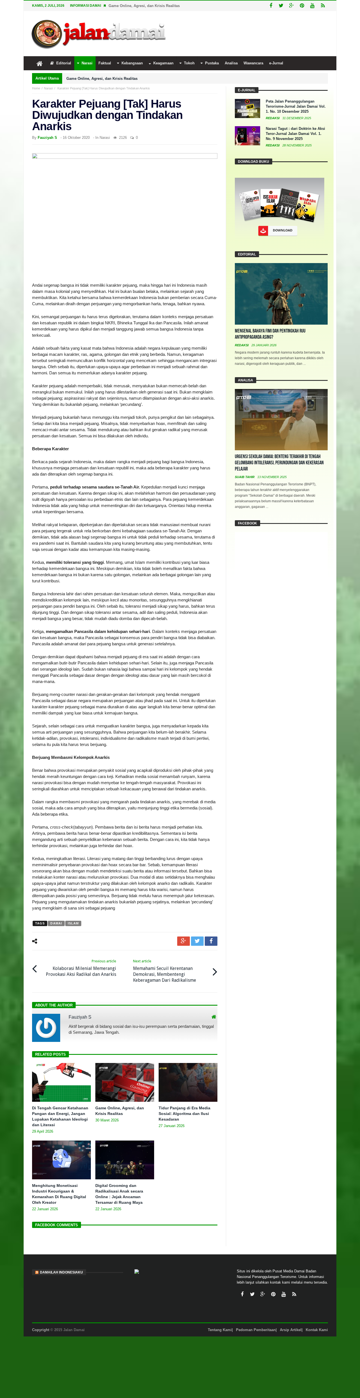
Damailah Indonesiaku (61, 1272)
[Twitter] (281, 6)
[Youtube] (312, 6)
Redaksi (273, 118)
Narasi (48, 88)
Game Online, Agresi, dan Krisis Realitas (144, 6)
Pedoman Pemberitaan (256, 1330)
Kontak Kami (317, 1330)
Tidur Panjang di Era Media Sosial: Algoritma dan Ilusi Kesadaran (184, 1113)
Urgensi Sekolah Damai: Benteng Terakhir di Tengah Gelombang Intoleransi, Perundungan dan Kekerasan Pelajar (279, 463)
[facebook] (211, 941)
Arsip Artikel (291, 1330)
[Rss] (323, 6)
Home (36, 88)
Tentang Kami (220, 1330)
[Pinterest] (302, 6)
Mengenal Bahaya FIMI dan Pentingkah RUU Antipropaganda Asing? (270, 334)
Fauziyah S (47, 137)
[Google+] (291, 6)
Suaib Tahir (245, 477)
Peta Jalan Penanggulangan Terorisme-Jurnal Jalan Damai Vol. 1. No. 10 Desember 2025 (296, 106)
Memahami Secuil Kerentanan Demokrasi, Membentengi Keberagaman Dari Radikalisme (164, 971)
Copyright (40, 1330)
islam (73, 923)
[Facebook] (271, 6)
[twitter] (197, 941)
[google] (183, 941)
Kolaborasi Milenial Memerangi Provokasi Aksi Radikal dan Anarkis (81, 968)
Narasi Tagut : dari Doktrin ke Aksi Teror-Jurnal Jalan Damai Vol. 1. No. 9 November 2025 (295, 133)
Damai (56, 923)
